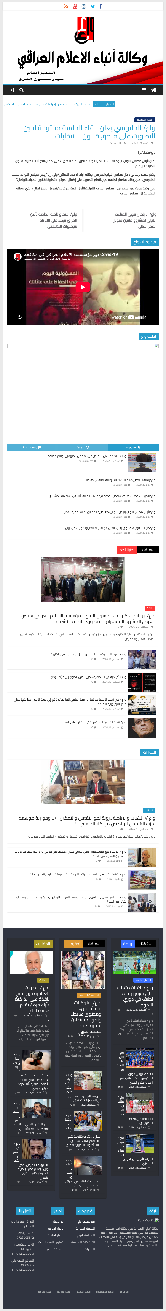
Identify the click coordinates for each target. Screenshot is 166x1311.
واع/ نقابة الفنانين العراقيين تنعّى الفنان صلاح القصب (93, 722)
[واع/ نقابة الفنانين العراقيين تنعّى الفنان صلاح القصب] (142, 720)
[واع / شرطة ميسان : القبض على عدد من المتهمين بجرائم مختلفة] (142, 453)
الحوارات (149, 810)
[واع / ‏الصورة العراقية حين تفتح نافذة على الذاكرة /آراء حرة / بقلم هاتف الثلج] (31, 953)
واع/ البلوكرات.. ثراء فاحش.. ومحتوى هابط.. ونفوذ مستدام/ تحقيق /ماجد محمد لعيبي (86, 1017)
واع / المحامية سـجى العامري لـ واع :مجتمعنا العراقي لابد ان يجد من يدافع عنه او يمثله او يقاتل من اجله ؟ (71, 899)
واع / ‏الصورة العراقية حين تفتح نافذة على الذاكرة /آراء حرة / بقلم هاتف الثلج (32, 999)
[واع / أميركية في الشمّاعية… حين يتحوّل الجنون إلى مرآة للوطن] (142, 675)
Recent (80, 447)
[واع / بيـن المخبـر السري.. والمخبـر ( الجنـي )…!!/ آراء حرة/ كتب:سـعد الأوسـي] (36, 1101)
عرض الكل (147, 549)
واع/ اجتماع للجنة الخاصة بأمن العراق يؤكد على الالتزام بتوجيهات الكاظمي (53, 220)
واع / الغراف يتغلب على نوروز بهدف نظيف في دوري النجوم (135, 996)
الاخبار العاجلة (56, 1235)
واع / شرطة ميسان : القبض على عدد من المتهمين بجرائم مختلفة (87, 456)
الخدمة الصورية (85, 1228)
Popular (130, 447)
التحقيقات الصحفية (89, 995)
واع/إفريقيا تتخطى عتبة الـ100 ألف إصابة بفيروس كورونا (120, 480)
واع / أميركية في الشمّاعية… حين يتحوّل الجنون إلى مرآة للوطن (88, 677)
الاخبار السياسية (145, 119)
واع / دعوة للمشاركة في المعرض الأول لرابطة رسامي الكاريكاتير (87, 654)
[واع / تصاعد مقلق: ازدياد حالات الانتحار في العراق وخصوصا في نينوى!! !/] (88, 1158)
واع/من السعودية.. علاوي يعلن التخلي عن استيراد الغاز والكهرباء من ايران (110, 528)
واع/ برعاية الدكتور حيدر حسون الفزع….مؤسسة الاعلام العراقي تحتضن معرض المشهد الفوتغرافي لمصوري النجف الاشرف (88, 618)
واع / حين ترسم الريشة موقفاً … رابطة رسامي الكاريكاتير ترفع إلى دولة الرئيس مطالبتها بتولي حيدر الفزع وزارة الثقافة (70, 702)
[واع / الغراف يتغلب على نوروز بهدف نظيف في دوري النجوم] (134, 953)
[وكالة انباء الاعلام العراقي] (154, 90)
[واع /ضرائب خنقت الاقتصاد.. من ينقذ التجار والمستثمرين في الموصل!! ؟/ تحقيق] (88, 1073)
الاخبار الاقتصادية (105, 1291)
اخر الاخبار (58, 1221)
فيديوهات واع (86, 1221)
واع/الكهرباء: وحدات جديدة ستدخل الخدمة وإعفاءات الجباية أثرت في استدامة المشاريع (102, 496)
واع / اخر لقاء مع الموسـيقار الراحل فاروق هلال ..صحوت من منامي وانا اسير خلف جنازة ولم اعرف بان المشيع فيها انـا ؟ (70, 854)
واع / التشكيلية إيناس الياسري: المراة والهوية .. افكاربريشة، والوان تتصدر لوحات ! (77, 874)
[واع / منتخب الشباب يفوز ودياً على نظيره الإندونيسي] (140, 1095)
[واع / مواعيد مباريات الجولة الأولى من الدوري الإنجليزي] (140, 1135)
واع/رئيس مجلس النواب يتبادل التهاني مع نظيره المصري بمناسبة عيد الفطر (110, 512)
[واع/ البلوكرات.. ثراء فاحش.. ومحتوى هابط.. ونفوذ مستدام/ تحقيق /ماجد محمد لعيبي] (82, 953)
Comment (30, 447)
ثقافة (150, 608)
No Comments (86, 461)
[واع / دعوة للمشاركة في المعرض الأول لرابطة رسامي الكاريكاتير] (142, 652)
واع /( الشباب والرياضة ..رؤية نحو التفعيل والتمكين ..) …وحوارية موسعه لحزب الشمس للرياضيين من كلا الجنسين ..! (87, 820)
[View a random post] (12, 89)
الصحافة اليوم (86, 1235)
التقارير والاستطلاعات (51, 1242)
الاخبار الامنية (83, 1291)
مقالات (43, 980)
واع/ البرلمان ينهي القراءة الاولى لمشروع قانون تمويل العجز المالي (134, 220)
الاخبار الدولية (56, 1228)
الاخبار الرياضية (143, 980)
